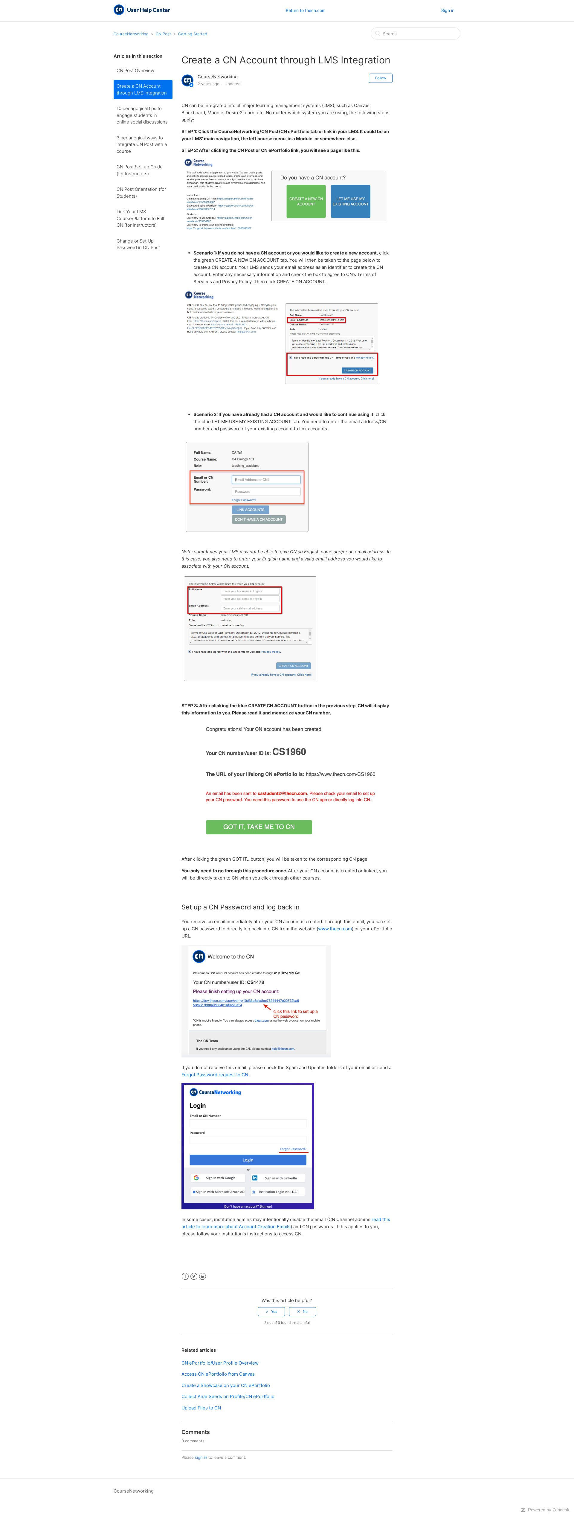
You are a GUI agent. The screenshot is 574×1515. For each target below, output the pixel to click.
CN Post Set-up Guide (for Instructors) (140, 170)
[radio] (271, 1311)
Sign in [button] (447, 10)
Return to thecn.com (306, 10)
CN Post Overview (135, 70)
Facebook (185, 1276)
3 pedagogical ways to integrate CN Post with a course (142, 144)
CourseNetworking (131, 33)
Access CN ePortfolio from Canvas (218, 1374)
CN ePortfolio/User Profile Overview (220, 1363)
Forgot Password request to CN (214, 1074)
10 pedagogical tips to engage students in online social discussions (142, 115)
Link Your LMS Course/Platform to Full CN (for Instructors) (140, 218)
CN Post (163, 33)
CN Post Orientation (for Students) (141, 192)
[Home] (142, 13)
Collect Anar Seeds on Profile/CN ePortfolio (227, 1396)
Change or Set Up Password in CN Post (138, 244)
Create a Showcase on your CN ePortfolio (225, 1385)
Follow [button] (380, 78)
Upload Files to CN (201, 1408)
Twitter (194, 1276)
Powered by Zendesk (549, 1509)
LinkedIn (202, 1276)
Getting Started (192, 33)
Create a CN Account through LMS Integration (142, 89)
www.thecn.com (335, 929)
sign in (201, 1457)
